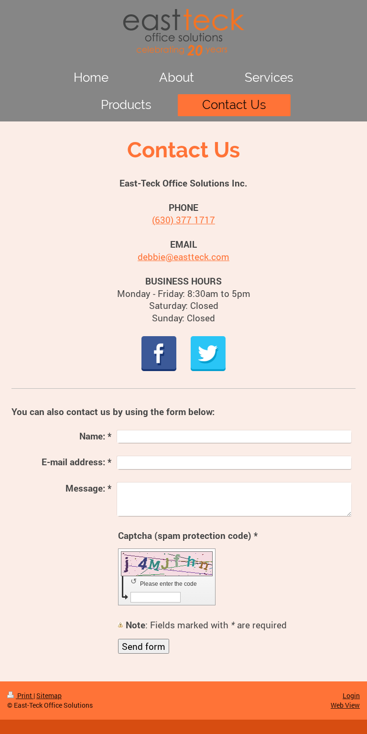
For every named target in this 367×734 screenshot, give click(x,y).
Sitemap (49, 695)
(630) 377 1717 (183, 220)
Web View (345, 705)
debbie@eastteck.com (183, 257)
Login (351, 695)
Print (24, 695)
